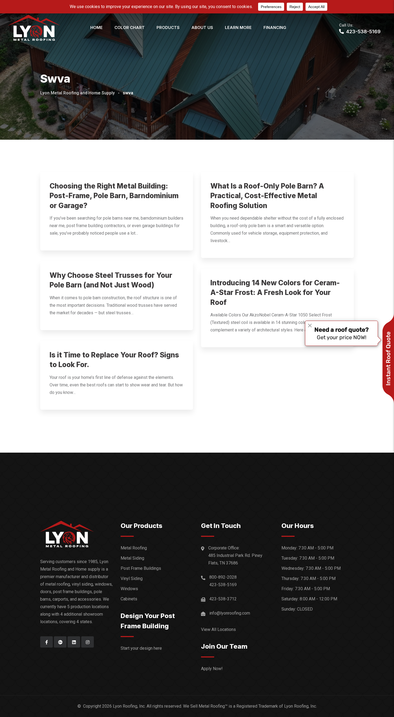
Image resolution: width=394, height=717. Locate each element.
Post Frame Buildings (141, 568)
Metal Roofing (134, 547)
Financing (274, 27)
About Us (202, 27)
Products (168, 27)
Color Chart (129, 27)
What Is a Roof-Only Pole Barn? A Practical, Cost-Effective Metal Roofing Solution (267, 196)
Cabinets (129, 598)
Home (96, 27)
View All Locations (218, 629)
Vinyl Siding (132, 578)
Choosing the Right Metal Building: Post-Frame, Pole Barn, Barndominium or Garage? (114, 196)
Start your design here (141, 648)
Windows (129, 588)
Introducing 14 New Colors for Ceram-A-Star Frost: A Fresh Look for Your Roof (275, 292)
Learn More (238, 27)
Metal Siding (132, 558)
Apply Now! (212, 668)
